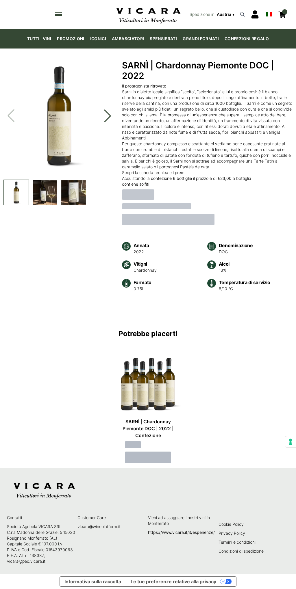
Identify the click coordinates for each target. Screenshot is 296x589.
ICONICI (98, 38)
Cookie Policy (231, 524)
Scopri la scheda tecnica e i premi (153, 172)
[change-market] (212, 14)
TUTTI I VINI (39, 38)
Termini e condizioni (237, 542)
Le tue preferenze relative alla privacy (173, 581)
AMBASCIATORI (128, 38)
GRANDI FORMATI (201, 38)
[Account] (255, 14)
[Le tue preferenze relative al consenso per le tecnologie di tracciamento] (290, 441)
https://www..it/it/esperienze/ (181, 532)
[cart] (282, 14)
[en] (269, 13)
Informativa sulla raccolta (92, 581)
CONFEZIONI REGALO (247, 38)
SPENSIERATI (163, 38)
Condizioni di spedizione (241, 551)
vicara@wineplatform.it (99, 526)
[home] (148, 14)
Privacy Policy (232, 533)
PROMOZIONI (70, 38)
